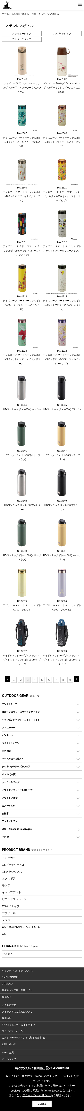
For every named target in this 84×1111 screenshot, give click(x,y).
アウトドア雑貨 (10, 797)
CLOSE (42, 1103)
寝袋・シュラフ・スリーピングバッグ (21, 711)
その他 (5, 836)
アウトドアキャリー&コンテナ (17, 789)
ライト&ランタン (10, 743)
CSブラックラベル (13, 864)
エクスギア (9, 878)
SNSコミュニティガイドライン (18, 1024)
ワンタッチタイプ (21, 39)
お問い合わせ (9, 1044)
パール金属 (8, 1052)
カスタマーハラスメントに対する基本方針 (24, 1037)
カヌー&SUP (8, 805)
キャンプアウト (11, 892)
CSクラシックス (12, 871)
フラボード (9, 920)
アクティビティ (10, 821)
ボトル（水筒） (10, 774)
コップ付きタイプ (61, 33)
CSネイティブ (10, 906)
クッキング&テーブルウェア (16, 766)
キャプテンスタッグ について (17, 970)
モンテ (6, 885)
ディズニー (9, 954)
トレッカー (9, 857)
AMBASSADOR (10, 977)
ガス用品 (6, 750)
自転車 (5, 813)
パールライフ (9, 1059)
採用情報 (6, 1018)
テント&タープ (9, 704)
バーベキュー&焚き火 (13, 758)
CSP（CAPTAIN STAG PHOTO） (22, 926)
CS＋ (5, 933)
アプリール (9, 913)
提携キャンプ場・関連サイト (17, 990)
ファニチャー (8, 727)
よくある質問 (9, 1005)
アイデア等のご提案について (17, 1011)
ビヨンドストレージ (14, 899)
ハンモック (7, 735)
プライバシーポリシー (13, 1031)
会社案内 (6, 996)
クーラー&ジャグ (10, 782)
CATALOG (7, 983)
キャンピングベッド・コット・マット (21, 719)
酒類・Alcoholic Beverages (16, 828)
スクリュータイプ (21, 33)
